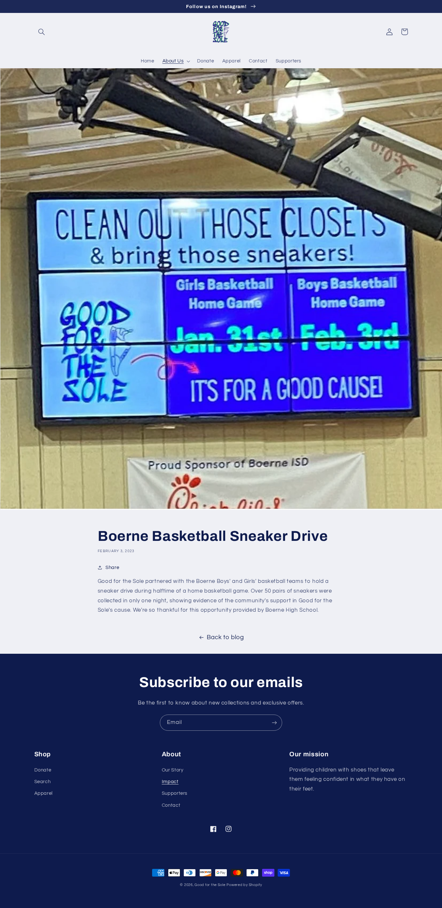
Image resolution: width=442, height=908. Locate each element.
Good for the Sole (210, 885)
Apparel (43, 793)
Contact (171, 805)
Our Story (172, 770)
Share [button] (112, 567)
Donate (42, 770)
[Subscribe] (274, 722)
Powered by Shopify (244, 885)
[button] (41, 31)
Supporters (174, 793)
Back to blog (225, 637)
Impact (170, 781)
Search (42, 781)
